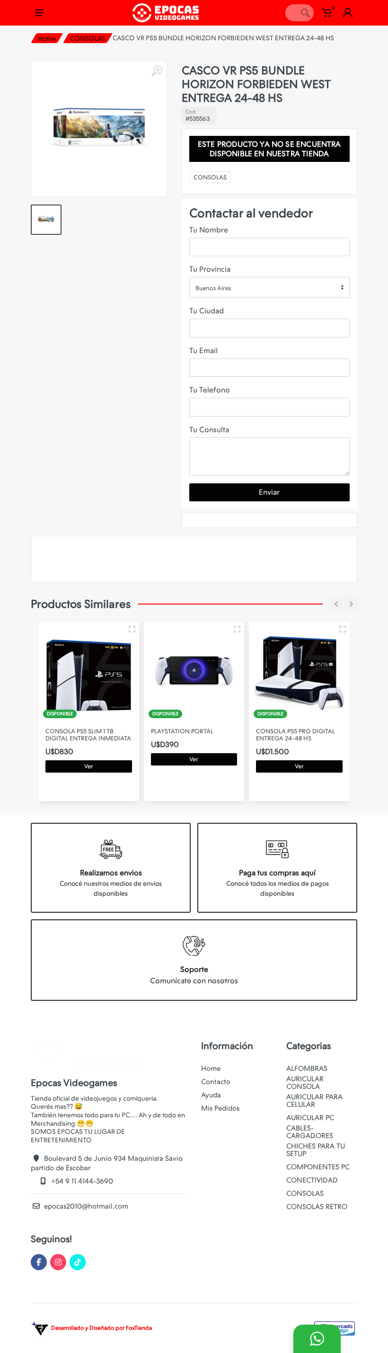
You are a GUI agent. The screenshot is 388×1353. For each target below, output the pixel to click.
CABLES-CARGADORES (309, 1131)
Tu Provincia (209, 269)
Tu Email (203, 350)
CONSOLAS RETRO (316, 1207)
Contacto (215, 1082)
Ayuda (211, 1095)
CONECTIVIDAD (312, 1180)
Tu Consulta (209, 429)
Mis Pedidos (220, 1108)
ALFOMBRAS (306, 1068)
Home (47, 38)
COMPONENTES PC (318, 1167)
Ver (88, 766)
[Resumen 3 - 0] (132, 629)
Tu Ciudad (206, 310)
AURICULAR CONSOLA (305, 1082)
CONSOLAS (88, 38)
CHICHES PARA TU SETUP (315, 1149)
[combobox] (269, 287)
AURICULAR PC (310, 1118)
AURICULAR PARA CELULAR (314, 1100)
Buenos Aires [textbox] (213, 288)
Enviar (269, 492)
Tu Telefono (209, 389)
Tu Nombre (208, 229)
